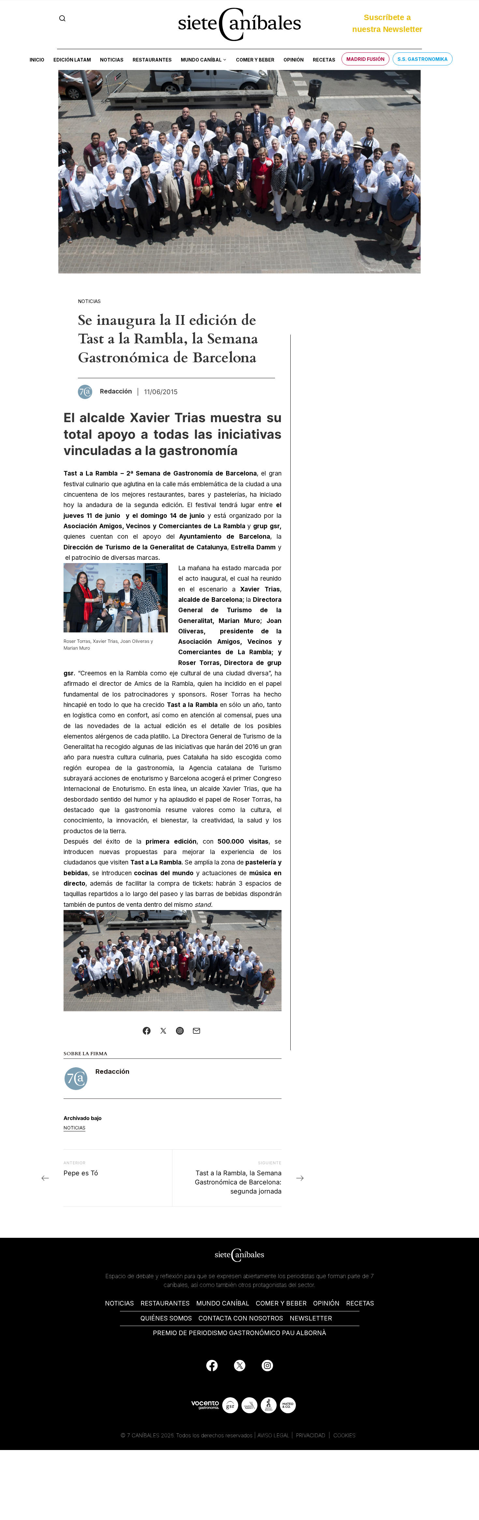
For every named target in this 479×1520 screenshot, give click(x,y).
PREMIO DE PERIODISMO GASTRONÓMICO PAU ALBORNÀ (239, 1333)
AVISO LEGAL (273, 1435)
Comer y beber (255, 59)
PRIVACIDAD (311, 1435)
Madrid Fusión (365, 59)
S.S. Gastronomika (423, 59)
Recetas (324, 59)
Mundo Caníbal (201, 59)
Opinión (293, 59)
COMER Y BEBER (281, 1303)
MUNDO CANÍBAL (222, 1303)
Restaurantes (152, 59)
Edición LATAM (72, 59)
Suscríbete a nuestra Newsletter (387, 22)
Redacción (112, 1071)
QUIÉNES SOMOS (166, 1318)
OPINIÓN (326, 1303)
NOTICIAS (119, 1303)
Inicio (37, 59)
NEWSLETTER (311, 1318)
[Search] (62, 18)
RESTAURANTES (165, 1303)
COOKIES (344, 1435)
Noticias (111, 59)
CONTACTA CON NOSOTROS (240, 1318)
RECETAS (360, 1303)
